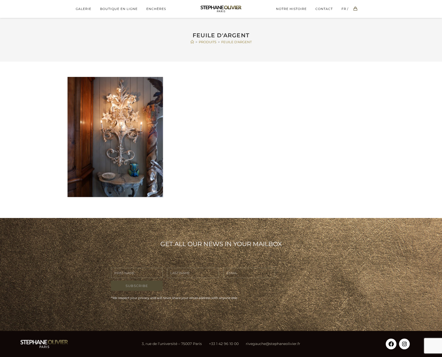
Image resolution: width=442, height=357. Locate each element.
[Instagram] (404, 344)
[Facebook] (391, 344)
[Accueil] (192, 42)
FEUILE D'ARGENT (236, 42)
